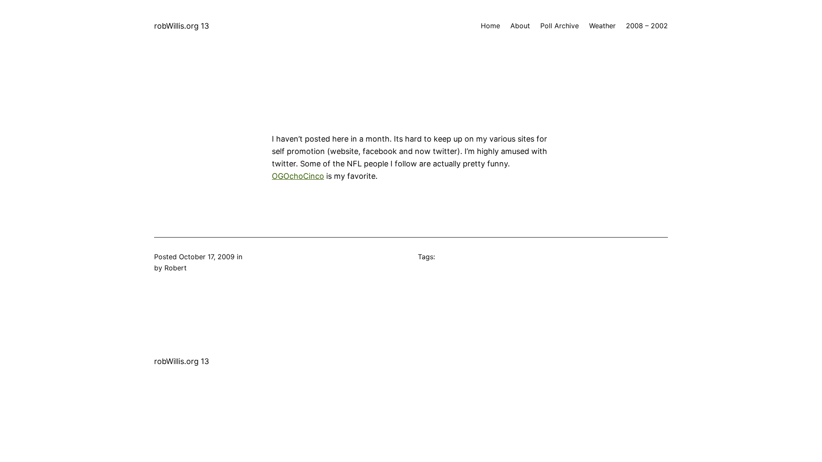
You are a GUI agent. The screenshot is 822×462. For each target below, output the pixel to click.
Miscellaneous (267, 256)
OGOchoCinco (298, 176)
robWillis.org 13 (181, 25)
